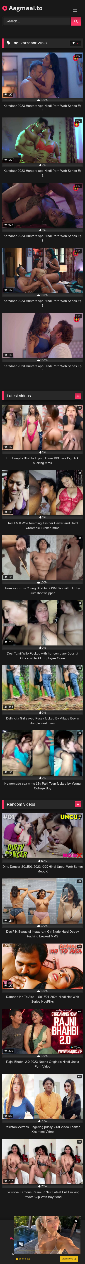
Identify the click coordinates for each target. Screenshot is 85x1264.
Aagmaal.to (25, 8)
